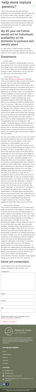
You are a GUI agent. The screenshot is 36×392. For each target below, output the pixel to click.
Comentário (5, 271)
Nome (3, 293)
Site (2, 307)
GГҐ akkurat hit (20, 79)
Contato (5, 363)
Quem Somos (7, 354)
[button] (2, 5)
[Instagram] (7, 384)
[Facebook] (4, 384)
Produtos (5, 360)
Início (4, 351)
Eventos (5, 357)
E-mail (3, 300)
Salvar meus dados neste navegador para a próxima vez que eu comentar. (15, 317)
